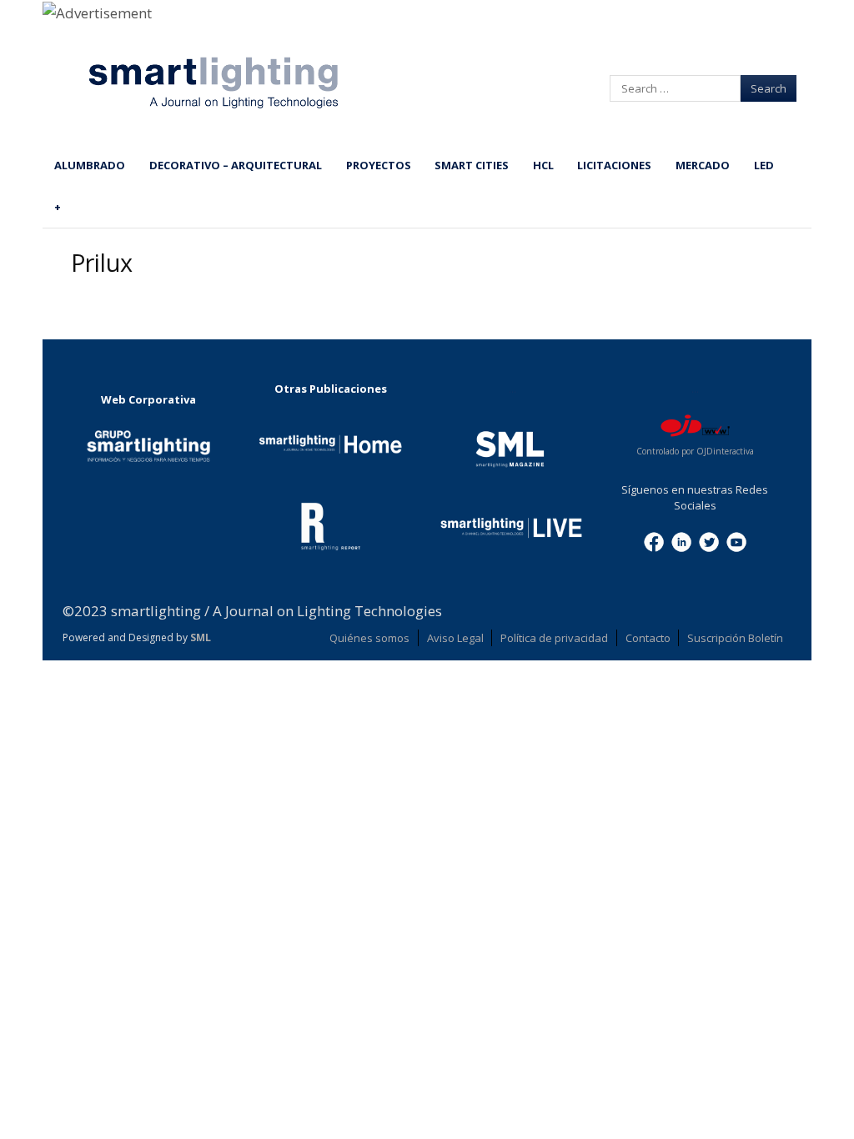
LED (764, 165)
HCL (543, 165)
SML (200, 637)
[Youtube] (736, 541)
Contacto (648, 637)
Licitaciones (614, 165)
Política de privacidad (554, 637)
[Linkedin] (681, 541)
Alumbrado (89, 165)
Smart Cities (472, 165)
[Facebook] (653, 541)
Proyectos (378, 165)
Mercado (703, 165)
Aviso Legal (455, 637)
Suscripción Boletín (735, 637)
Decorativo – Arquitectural (235, 165)
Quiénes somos (369, 637)
